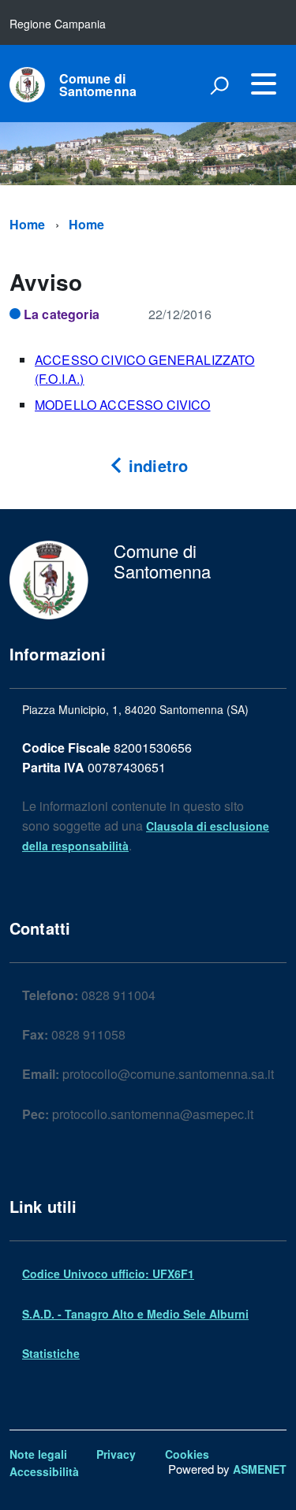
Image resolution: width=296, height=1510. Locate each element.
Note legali (38, 1454)
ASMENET (260, 1469)
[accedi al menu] (263, 83)
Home (27, 224)
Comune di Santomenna (98, 85)
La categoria (61, 314)
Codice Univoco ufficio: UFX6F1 (108, 1273)
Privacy (116, 1454)
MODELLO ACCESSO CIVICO (123, 405)
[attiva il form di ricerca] (219, 85)
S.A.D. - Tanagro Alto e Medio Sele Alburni (135, 1314)
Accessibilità (44, 1471)
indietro (156, 465)
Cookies (187, 1454)
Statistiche (51, 1353)
